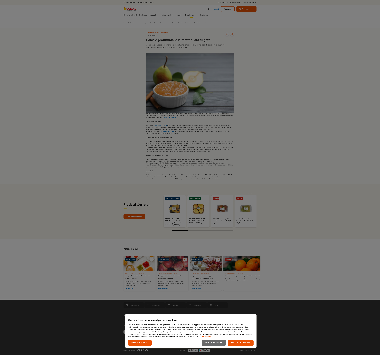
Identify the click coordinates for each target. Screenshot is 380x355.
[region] (190, 331)
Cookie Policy (206, 337)
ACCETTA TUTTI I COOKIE (240, 343)
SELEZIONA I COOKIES (139, 343)
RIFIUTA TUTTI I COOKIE (214, 343)
